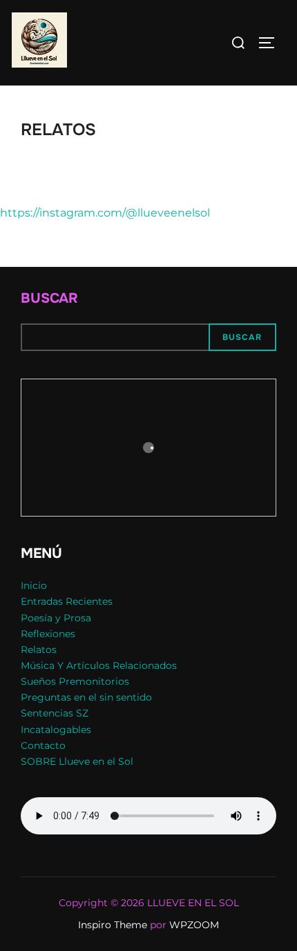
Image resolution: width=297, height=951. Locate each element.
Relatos (39, 649)
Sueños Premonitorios (75, 681)
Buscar (49, 298)
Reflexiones (48, 634)
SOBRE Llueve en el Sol (77, 761)
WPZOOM (194, 925)
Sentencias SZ (54, 713)
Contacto (43, 745)
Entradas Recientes (67, 601)
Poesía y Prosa (56, 618)
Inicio (34, 585)
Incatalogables (56, 729)
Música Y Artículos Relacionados (99, 665)
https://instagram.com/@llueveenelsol (105, 212)
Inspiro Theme (112, 925)
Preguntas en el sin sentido (86, 697)
